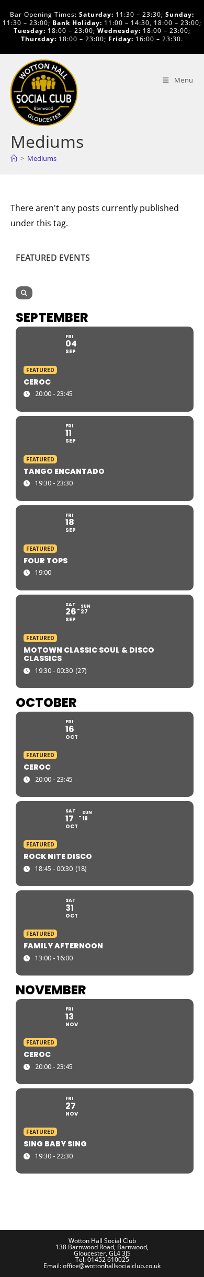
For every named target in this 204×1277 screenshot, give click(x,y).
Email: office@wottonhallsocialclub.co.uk (102, 1265)
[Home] (13, 158)
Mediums (41, 158)
